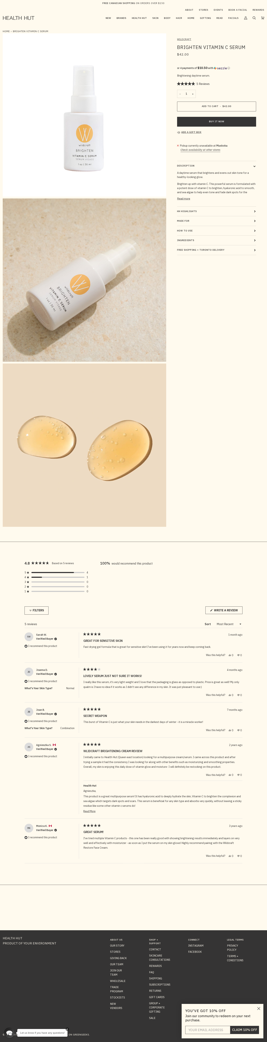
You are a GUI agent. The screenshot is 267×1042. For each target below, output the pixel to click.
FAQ (151, 972)
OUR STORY (117, 945)
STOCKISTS (117, 997)
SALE (152, 1018)
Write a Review (227, 611)
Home (6, 31)
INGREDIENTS (185, 240)
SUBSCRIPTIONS (159, 984)
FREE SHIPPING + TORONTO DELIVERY (200, 249)
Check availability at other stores (200, 149)
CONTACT (155, 949)
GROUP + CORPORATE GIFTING (157, 1008)
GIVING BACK (118, 958)
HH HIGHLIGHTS (187, 211)
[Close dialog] (259, 1008)
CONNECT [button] (194, 939)
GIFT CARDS (157, 997)
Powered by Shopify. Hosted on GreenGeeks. (60, 1034)
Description (186, 165)
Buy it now (216, 121)
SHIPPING (155, 978)
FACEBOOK (195, 951)
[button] (121, 18)
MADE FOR (183, 220)
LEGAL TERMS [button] (235, 939)
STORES (115, 951)
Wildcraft (184, 39)
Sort (208, 624)
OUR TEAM (116, 964)
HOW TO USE (185, 230)
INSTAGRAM (195, 945)
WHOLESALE (118, 981)
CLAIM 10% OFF (244, 1030)
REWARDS (155, 966)
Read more (183, 198)
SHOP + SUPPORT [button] (155, 941)
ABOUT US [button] (116, 939)
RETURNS (155, 990)
